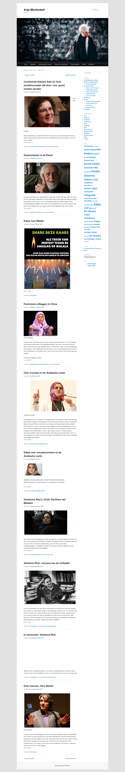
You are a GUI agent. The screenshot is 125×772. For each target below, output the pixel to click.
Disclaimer (91, 64)
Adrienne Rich (46, 626)
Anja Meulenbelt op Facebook (92, 248)
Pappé (97, 221)
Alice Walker (96, 146)
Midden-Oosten (44, 444)
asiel (98, 149)
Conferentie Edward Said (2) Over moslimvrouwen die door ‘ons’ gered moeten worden (44, 85)
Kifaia (97, 204)
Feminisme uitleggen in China (40, 304)
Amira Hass (89, 149)
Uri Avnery (95, 235)
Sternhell (86, 236)
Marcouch (92, 208)
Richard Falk (87, 227)
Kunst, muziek (88, 129)
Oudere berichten (29, 75)
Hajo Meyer (88, 185)
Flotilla (95, 171)
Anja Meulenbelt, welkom (45, 64)
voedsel (98, 239)
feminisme (51, 212)
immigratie (89, 191)
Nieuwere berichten (71, 75)
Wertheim (86, 241)
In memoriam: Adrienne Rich (40, 634)
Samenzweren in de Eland (38, 155)
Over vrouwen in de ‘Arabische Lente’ (45, 372)
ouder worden (89, 221)
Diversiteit (87, 120)
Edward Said (55, 146)
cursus (92, 157)
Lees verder (28, 142)
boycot (96, 153)
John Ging (86, 205)
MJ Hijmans (90, 211)
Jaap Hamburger (90, 198)
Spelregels (33, 64)
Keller (91, 205)
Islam (38, 146)
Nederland (43, 146)
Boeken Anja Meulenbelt (61, 64)
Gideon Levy (91, 179)
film (52, 554)
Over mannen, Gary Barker (38, 686)
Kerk (85, 127)
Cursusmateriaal (75, 64)
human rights (90, 188)
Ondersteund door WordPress (62, 765)
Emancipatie (33, 146)
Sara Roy (87, 229)
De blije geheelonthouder (93, 101)
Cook (86, 157)
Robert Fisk (96, 227)
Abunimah (88, 146)
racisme (96, 224)
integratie (89, 195)
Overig (84, 64)
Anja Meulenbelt (34, 10)
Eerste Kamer (92, 163)
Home (25, 64)
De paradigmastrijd (91, 90)
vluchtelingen (89, 239)
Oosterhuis (89, 217)
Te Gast (86, 139)
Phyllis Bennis (88, 224)
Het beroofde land (91, 84)
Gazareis (89, 175)
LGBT (86, 208)
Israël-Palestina (90, 93)
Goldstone (88, 182)
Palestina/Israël (44, 364)
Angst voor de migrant (92, 88)
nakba (87, 214)
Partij (85, 137)
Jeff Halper (88, 201)
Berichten (92, 263)
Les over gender (90, 95)
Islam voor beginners (92, 92)
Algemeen (87, 118)
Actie (85, 116)
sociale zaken (90, 232)
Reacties (91, 265)
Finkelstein (87, 172)
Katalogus (87, 125)
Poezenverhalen (90, 107)
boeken (88, 153)
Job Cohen (95, 201)
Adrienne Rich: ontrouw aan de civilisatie (47, 563)
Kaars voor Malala (34, 220)
